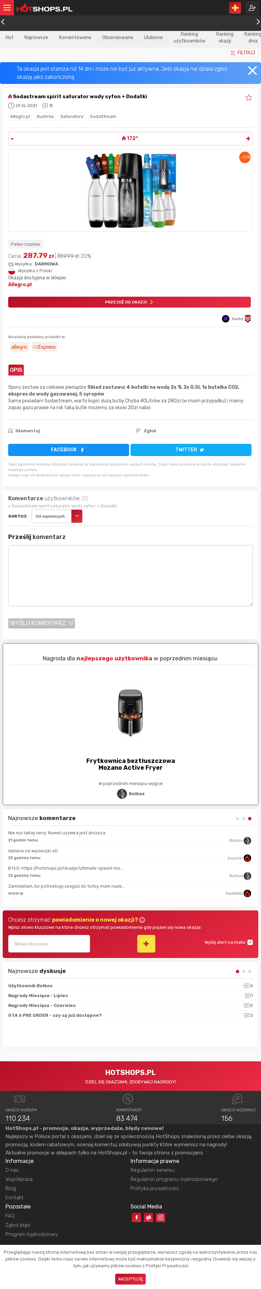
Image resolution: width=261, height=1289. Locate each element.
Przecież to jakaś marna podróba (43, 850)
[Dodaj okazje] (235, 8)
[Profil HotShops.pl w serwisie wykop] (148, 1217)
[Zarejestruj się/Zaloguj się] (252, 8)
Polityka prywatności (154, 1188)
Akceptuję (130, 1279)
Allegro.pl (20, 116)
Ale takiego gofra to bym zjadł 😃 (42, 832)
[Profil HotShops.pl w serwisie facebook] (136, 1217)
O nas (12, 1170)
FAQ (10, 1216)
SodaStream (103, 116)
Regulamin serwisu (152, 1170)
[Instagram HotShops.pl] (160, 1217)
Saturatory (71, 116)
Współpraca (19, 1179)
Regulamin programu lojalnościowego (174, 1179)
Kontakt (14, 1198)
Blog (10, 1188)
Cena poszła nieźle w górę (35, 868)
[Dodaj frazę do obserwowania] (146, 944)
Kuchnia (45, 116)
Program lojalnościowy (31, 1234)
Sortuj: (18, 516)
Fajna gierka (21, 885)
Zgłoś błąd (17, 1225)
